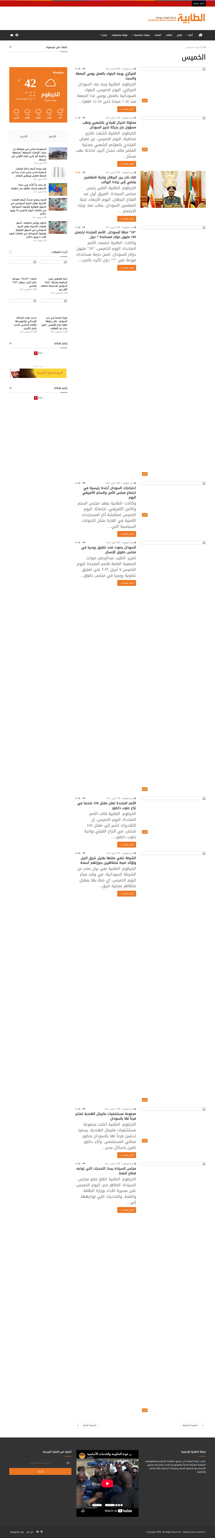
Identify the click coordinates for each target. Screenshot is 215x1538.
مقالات (169, 35)
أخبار (191, 35)
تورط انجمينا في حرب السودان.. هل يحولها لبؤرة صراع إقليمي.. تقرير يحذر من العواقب (54, 323)
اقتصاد (158, 35)
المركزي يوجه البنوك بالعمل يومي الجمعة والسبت (106, 75)
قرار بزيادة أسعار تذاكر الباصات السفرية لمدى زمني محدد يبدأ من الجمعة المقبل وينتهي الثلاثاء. (28, 172)
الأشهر (52, 136)
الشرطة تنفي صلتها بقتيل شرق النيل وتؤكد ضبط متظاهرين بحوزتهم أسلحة (108, 860)
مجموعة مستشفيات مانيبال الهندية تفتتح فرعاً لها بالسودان (105, 1116)
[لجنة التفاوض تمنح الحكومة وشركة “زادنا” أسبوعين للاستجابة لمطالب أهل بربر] (53, 267)
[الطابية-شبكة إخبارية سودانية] (175, 18)
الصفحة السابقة (190, 1425)
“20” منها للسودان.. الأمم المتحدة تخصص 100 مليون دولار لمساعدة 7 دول (105, 234)
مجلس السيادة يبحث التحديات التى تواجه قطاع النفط (106, 1170)
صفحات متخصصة (142, 35)
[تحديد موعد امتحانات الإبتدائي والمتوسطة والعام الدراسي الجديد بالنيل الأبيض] (22, 306)
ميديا (104, 35)
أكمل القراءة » (127, 109)
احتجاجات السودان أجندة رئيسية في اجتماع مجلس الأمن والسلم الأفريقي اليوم (109, 492)
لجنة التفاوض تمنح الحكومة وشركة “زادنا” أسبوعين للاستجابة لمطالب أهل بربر (53, 284)
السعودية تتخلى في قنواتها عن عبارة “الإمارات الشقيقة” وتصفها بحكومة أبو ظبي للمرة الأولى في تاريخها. (28, 154)
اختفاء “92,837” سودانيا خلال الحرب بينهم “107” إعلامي (24, 282)
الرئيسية (199, 47)
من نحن (29, 1532)
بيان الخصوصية (17, 1532)
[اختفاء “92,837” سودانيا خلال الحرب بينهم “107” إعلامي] (22, 267)
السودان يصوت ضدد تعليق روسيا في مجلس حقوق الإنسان (108, 549)
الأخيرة (23, 136)
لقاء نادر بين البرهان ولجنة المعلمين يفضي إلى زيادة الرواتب (110, 179)
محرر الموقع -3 (127, 69)
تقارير (179, 35)
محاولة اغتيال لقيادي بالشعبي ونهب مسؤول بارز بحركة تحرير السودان (109, 124)
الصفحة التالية (89, 1425)
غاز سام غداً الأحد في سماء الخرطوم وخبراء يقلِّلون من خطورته (28, 187)
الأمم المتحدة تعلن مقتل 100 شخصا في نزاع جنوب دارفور (106, 805)
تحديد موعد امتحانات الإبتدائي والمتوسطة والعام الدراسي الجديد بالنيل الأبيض (25, 323)
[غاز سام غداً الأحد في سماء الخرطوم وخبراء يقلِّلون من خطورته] (58, 189)
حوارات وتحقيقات (120, 35)
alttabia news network (193, 1532)
